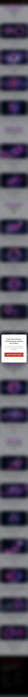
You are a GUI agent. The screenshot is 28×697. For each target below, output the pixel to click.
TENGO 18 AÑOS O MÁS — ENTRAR (15, 354)
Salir (14, 359)
